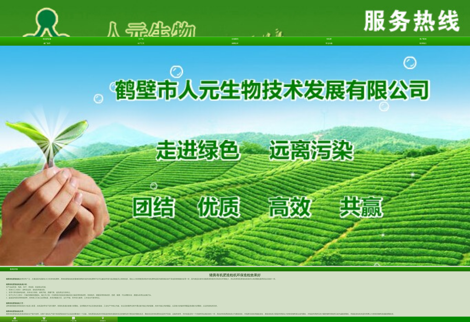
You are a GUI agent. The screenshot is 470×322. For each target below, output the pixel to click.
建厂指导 (47, 43)
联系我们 (423, 43)
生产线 (141, 39)
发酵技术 (235, 43)
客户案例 (423, 39)
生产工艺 (141, 43)
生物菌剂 (235, 39)
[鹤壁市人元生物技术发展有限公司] (235, 31)
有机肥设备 (47, 39)
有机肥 (329, 39)
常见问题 (329, 43)
